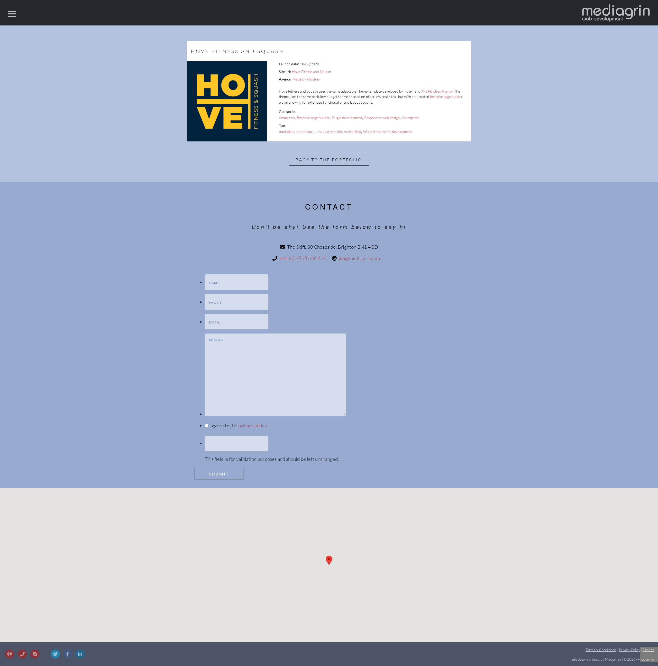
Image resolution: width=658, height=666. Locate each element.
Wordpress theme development (387, 131)
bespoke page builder (446, 96)
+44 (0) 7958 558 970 (302, 258)
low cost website (329, 131)
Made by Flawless (306, 79)
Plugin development (347, 117)
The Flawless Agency (437, 91)
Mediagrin (613, 659)
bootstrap (286, 131)
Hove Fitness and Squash (311, 71)
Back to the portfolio (329, 159)
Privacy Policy (629, 649)
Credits (648, 649)
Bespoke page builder (313, 117)
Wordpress (410, 117)
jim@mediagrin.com (359, 258)
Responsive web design (382, 117)
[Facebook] (68, 659)
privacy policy (252, 425)
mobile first (352, 131)
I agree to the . (238, 425)
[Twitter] (56, 659)
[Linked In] (80, 659)
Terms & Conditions (601, 649)
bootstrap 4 (305, 131)
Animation (287, 117)
